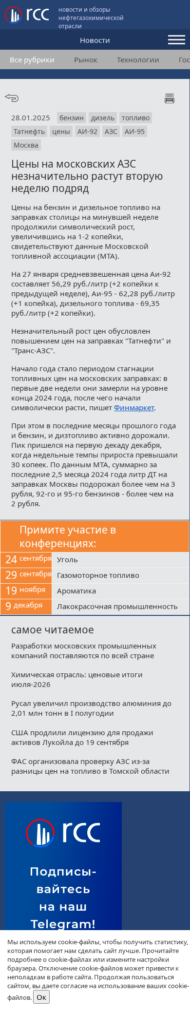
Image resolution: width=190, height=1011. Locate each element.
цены (61, 131)
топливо (136, 117)
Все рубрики (32, 59)
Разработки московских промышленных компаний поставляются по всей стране (83, 650)
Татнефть (29, 131)
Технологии (138, 59)
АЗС (111, 131)
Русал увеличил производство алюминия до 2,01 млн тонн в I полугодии (91, 708)
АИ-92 (87, 131)
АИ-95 (135, 131)
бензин (71, 117)
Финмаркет (134, 407)
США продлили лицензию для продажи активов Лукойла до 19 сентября (82, 737)
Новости (95, 40)
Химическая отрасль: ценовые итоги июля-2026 (77, 679)
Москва (26, 145)
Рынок (85, 59)
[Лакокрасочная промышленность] (120, 607)
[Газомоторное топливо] (120, 576)
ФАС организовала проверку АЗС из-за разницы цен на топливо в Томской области (90, 766)
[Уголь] (120, 560)
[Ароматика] (120, 591)
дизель (102, 117)
